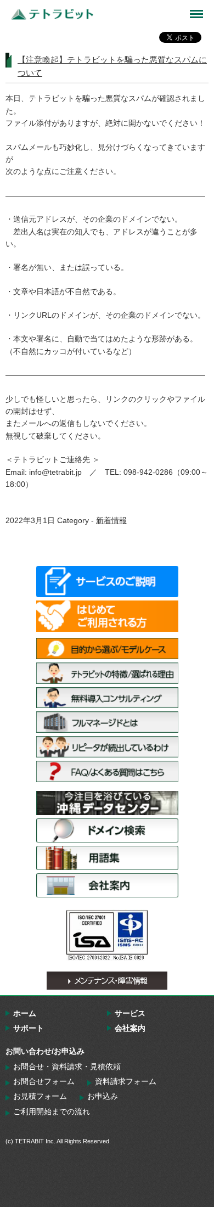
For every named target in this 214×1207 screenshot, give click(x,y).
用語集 (107, 858)
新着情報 (111, 520)
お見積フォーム (40, 1096)
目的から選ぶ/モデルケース (107, 648)
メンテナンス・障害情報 (107, 981)
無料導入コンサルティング (107, 698)
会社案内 (107, 885)
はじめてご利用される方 (107, 616)
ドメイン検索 (107, 830)
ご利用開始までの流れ (51, 1111)
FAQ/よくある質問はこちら (107, 771)
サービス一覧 (107, 581)
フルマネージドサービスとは (107, 722)
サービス (130, 1013)
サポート (28, 1028)
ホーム (24, 1013)
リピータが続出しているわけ (107, 746)
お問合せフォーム (44, 1081)
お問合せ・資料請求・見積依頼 (67, 1066)
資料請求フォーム (125, 1081)
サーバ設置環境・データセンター (107, 803)
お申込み (102, 1096)
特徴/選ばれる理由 (107, 673)
